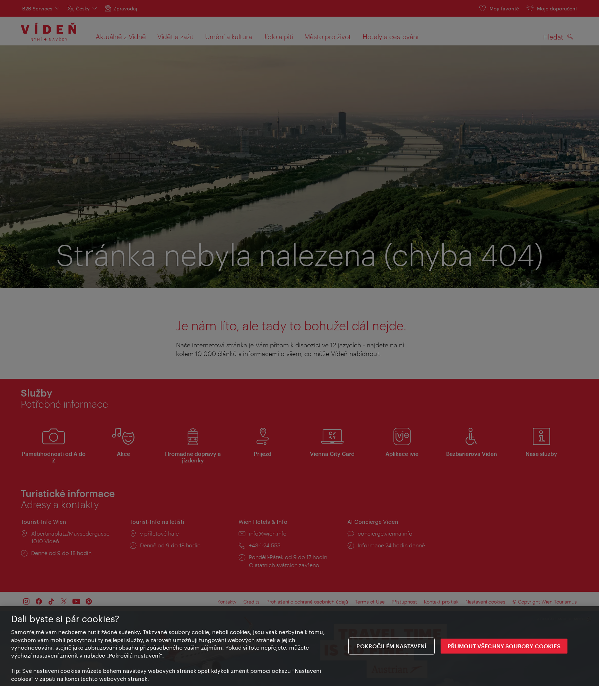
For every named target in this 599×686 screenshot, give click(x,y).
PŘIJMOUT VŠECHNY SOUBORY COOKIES (504, 646)
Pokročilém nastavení (391, 646)
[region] (299, 646)
